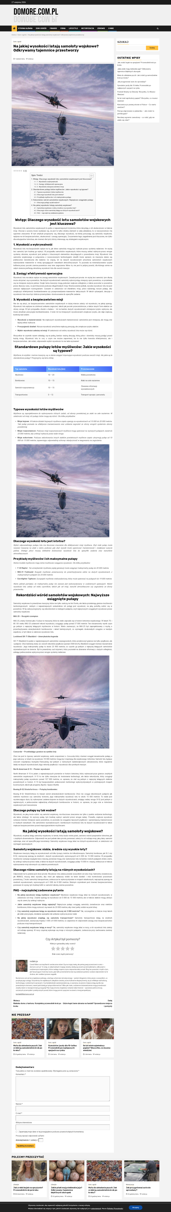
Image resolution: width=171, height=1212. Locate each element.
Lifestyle (73, 28)
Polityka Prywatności (115, 1208)
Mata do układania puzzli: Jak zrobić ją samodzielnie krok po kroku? (27, 1048)
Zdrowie (101, 28)
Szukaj (123, 42)
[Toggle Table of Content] (90, 176)
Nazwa (19, 1104)
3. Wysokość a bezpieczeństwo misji (50, 187)
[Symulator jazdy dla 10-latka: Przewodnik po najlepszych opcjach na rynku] (63, 1028)
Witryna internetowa (24, 1122)
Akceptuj (135, 1207)
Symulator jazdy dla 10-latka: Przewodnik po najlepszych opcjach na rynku (62, 1048)
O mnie (111, 28)
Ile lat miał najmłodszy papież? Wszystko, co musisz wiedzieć (97, 1048)
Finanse (53, 28)
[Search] (157, 28)
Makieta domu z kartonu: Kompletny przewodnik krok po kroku (37, 1003)
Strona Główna (25, 28)
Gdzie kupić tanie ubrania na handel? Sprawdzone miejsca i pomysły (87, 1003)
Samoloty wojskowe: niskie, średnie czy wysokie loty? (56, 208)
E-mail (19, 1113)
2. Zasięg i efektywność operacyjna (50, 184)
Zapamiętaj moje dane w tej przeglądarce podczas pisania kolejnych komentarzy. (51, 1132)
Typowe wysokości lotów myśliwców (50, 192)
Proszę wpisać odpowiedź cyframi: (30, 1136)
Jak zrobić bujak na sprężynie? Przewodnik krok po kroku (28, 1189)
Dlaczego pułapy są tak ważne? (48, 202)
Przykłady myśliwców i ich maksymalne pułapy (54, 197)
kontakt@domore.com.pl (25, 994)
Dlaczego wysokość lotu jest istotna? (50, 195)
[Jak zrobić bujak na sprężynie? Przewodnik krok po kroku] (29, 1170)
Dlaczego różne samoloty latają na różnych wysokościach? (58, 210)
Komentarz (21, 1074)
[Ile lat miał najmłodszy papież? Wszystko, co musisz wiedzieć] (97, 1028)
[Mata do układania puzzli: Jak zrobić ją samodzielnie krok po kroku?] (28, 1028)
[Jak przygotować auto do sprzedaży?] (141, 1170)
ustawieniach (96, 1208)
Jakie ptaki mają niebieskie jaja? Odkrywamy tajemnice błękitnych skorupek (66, 1190)
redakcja (30, 59)
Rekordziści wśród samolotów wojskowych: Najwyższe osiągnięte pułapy (63, 200)
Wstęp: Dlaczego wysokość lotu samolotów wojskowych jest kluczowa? (62, 179)
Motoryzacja (87, 28)
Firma (62, 28)
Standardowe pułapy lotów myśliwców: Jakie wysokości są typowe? (60, 189)
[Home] (14, 28)
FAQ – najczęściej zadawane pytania (50, 213)
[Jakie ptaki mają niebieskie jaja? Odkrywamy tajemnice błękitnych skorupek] (66, 1170)
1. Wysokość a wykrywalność (47, 182)
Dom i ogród (41, 28)
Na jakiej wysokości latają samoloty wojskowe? (52, 205)
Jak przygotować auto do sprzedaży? (131, 82)
